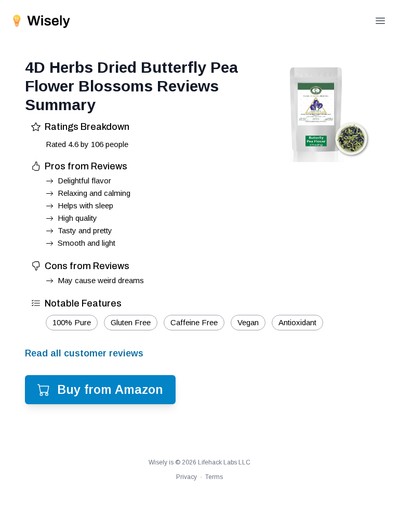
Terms (214, 477)
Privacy (186, 477)
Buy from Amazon (110, 389)
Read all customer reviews (84, 353)
